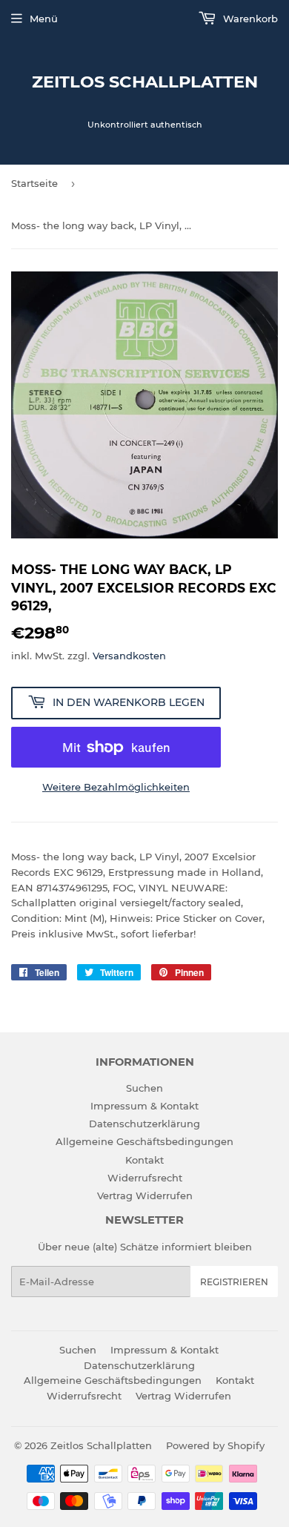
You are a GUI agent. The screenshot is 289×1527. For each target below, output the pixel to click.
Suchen (144, 1088)
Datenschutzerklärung (144, 1123)
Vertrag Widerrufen (145, 1195)
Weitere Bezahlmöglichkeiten (116, 787)
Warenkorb (249, 18)
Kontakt (144, 1160)
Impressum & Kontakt (144, 1106)
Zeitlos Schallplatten (145, 81)
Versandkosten (129, 656)
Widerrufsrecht (144, 1178)
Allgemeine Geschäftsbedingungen (144, 1141)
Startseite (34, 183)
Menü (44, 18)
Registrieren (234, 1281)
